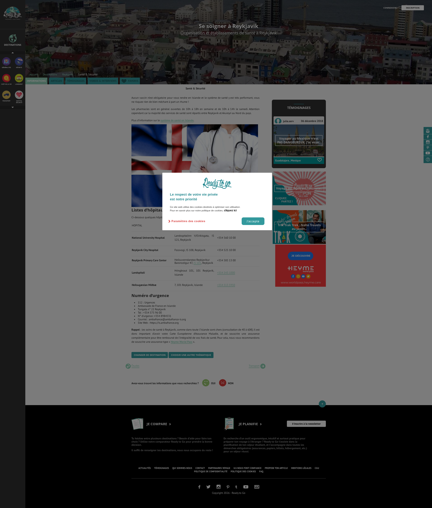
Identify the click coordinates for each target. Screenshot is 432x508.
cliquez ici (230, 210)
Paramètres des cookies (188, 221)
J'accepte (253, 221)
